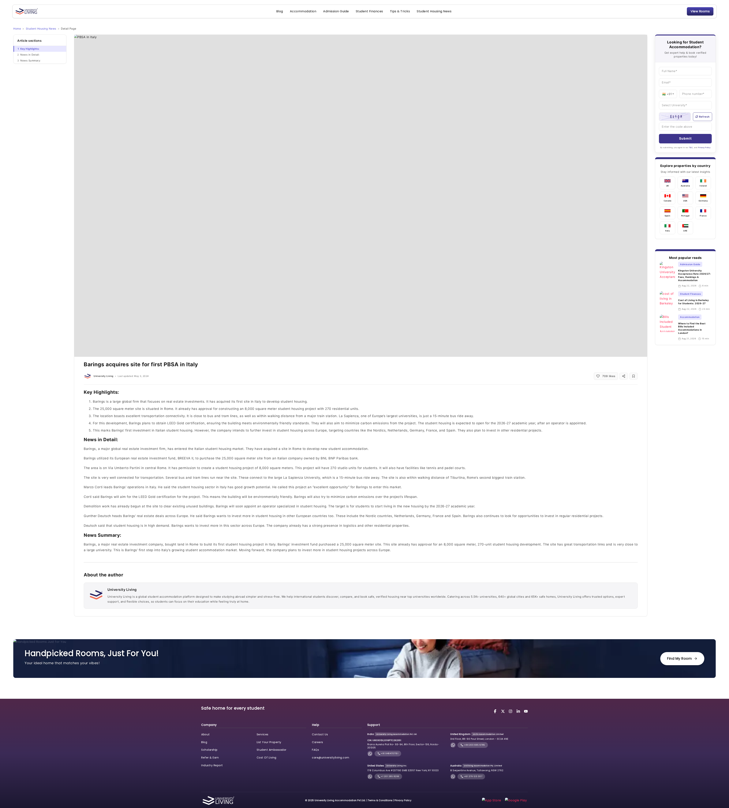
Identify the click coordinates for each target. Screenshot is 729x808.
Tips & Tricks (400, 11)
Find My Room (679, 658)
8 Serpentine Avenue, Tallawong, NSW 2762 (476, 770)
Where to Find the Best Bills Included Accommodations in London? (691, 328)
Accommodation (303, 11)
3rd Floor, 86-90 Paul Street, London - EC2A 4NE (479, 738)
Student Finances (369, 11)
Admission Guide (336, 11)
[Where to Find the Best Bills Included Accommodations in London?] (667, 327)
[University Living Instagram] (511, 711)
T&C (691, 147)
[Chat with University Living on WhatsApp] (370, 753)
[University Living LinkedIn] (518, 711)
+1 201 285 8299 (389, 776)
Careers (317, 742)
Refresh (704, 116)
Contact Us (320, 734)
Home (17, 28)
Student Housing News (434, 11)
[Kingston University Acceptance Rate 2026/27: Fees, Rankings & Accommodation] (667, 275)
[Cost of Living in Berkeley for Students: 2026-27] (667, 301)
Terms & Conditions (380, 800)
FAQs (315, 750)
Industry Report (212, 765)
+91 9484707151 (389, 753)
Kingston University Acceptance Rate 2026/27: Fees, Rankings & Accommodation (694, 275)
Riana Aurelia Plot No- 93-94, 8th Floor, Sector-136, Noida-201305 (403, 746)
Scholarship (209, 750)
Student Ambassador (271, 750)
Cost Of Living (266, 757)
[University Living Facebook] (495, 711)
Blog (279, 11)
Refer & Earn (210, 757)
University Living (103, 376)
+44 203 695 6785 (474, 744)
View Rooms (700, 11)
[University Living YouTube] (526, 711)
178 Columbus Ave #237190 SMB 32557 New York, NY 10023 (403, 770)
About (205, 734)
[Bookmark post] (633, 376)
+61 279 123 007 (472, 776)
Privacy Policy (704, 147)
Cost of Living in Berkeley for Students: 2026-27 (693, 302)
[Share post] (623, 376)
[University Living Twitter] (503, 711)
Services (262, 734)
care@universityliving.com (330, 757)
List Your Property (269, 742)
